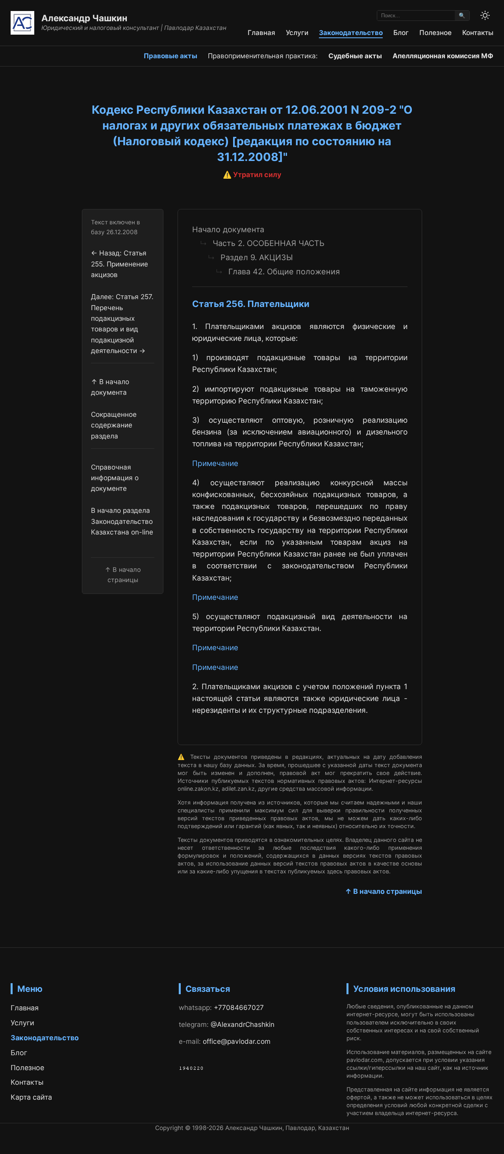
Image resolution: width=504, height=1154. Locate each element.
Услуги (297, 32)
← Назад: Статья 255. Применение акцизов (119, 264)
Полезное (435, 32)
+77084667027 (239, 1007)
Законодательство (351, 32)
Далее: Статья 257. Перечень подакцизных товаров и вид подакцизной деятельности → (122, 323)
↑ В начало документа (110, 386)
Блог (401, 32)
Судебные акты (355, 56)
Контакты (477, 32)
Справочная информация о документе (115, 477)
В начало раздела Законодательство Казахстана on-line (122, 521)
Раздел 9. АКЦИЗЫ (256, 257)
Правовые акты (170, 56)
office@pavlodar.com (237, 1041)
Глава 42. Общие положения (284, 271)
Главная (261, 32)
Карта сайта (31, 1097)
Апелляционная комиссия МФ (443, 56)
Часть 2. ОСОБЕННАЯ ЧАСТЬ (268, 243)
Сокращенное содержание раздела (114, 425)
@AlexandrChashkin (242, 1024)
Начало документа (228, 229)
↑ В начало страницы (383, 891)
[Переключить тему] (485, 15)
